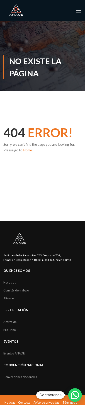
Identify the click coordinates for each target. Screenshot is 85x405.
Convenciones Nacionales (20, 377)
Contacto (24, 402)
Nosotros (9, 282)
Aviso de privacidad (47, 402)
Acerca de (10, 322)
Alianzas (8, 298)
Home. (28, 150)
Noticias (10, 402)
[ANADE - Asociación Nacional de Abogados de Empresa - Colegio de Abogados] (16, 11)
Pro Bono (9, 330)
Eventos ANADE (14, 353)
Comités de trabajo (16, 290)
